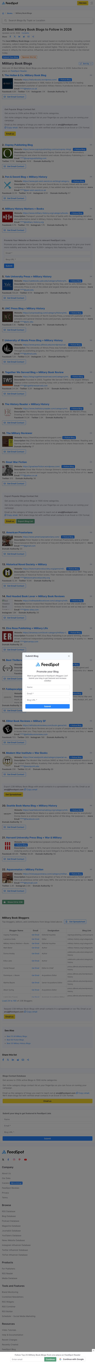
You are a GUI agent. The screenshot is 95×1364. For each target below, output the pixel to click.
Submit (47, 706)
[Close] (68, 656)
